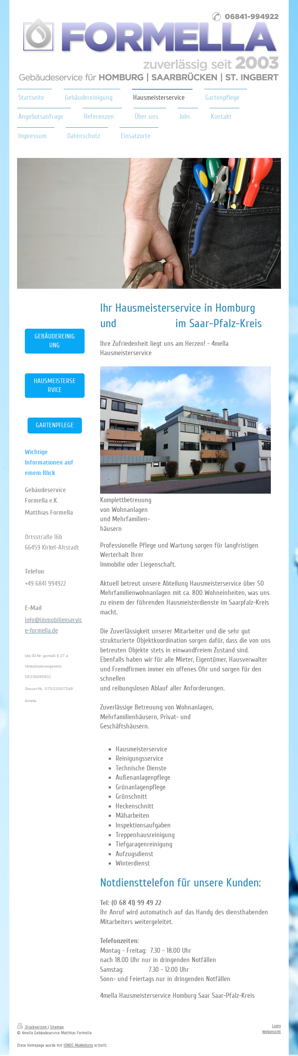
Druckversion (36, 1027)
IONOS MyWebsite (78, 1045)
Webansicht (271, 1031)
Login (276, 1025)
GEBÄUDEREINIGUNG (55, 340)
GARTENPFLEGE (55, 425)
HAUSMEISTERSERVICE (55, 385)
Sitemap (57, 1027)
